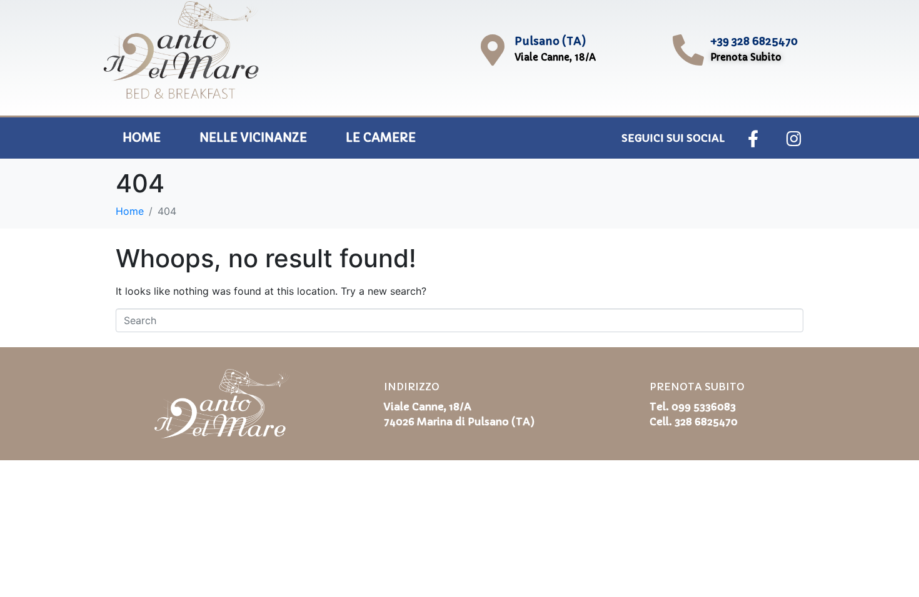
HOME (142, 138)
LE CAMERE (381, 138)
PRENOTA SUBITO (697, 386)
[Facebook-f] (753, 138)
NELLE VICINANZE (253, 138)
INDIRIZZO (411, 386)
